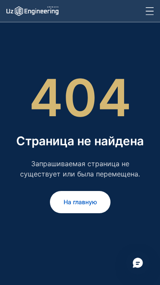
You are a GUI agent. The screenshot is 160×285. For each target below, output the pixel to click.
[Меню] (149, 11)
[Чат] (138, 263)
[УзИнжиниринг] (32, 10)
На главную (80, 202)
